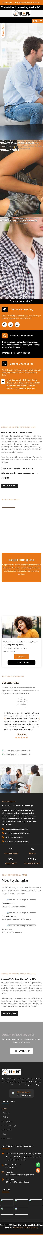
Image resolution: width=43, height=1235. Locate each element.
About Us (6, 1135)
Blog (4, 1156)
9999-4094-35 (10, 1190)
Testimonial (7, 1152)
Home (5, 1131)
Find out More (9, 486)
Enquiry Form (3, 30)
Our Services (7, 1144)
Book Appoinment (21, 1073)
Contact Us (21, 656)
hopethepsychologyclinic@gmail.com (28, 2)
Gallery (5, 1139)
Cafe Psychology (9, 1148)
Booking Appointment (21, 662)
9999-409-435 (8, 2)
